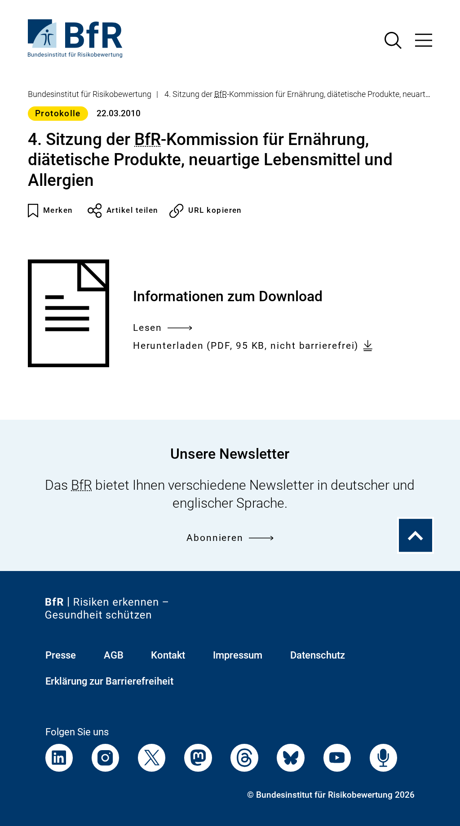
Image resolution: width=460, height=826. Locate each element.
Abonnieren (214, 537)
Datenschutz (317, 655)
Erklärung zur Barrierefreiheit (109, 681)
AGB (114, 655)
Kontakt (168, 655)
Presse (60, 655)
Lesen (148, 328)
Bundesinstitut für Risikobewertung (89, 94)
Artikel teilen (132, 210)
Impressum (237, 655)
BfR (220, 94)
